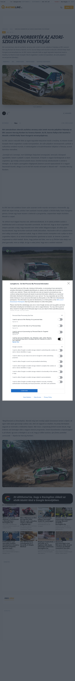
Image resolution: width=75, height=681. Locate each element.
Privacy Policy (48, 397)
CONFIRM (24, 390)
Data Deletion (27, 397)
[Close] (69, 284)
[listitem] (37, 315)
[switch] (60, 319)
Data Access (37, 397)
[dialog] (37, 340)
